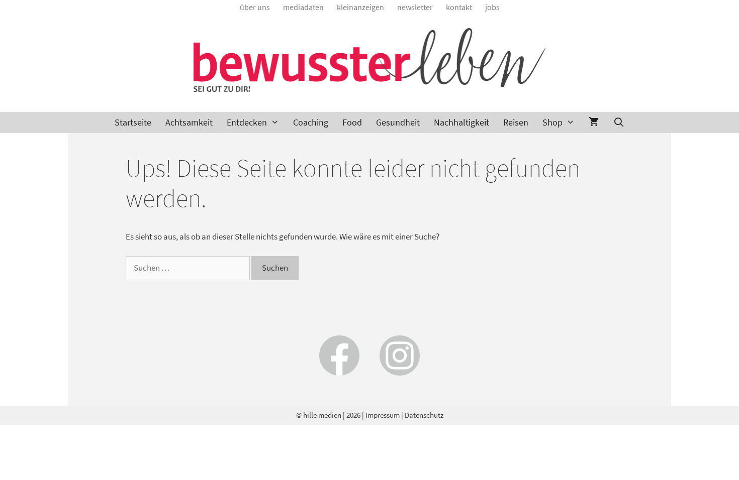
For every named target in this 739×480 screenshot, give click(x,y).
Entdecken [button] (247, 122)
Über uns (255, 7)
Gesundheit (398, 122)
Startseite (133, 122)
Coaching (310, 122)
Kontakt (459, 7)
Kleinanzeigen (360, 7)
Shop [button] (552, 122)
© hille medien (318, 415)
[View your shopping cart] (594, 122)
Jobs (492, 7)
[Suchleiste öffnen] (618, 122)
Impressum (382, 415)
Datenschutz (424, 415)
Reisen (515, 122)
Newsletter (415, 7)
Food (352, 122)
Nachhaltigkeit (461, 122)
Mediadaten (303, 7)
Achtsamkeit (189, 122)
